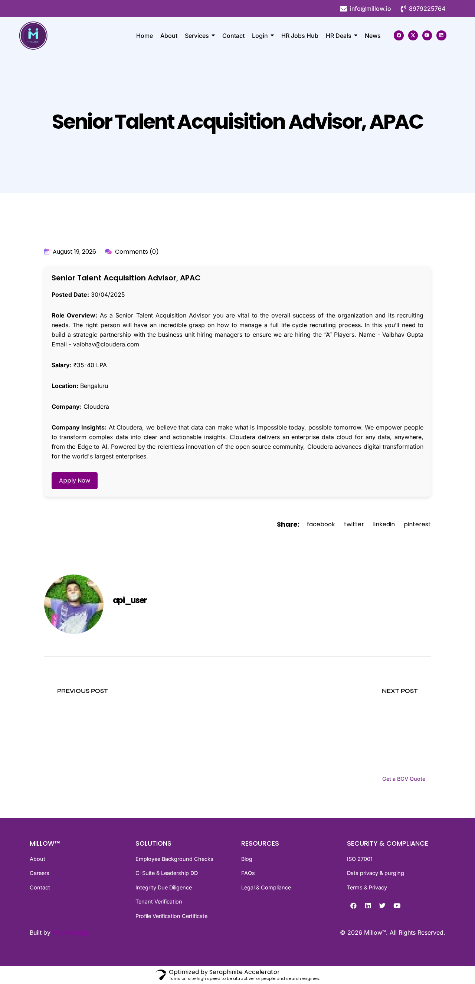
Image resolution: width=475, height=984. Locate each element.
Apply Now (74, 480)
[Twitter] (382, 905)
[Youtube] (427, 35)
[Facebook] (398, 35)
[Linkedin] (441, 35)
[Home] (48, 35)
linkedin (384, 524)
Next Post (400, 690)
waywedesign (71, 932)
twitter (354, 524)
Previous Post (82, 690)
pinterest (417, 524)
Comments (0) (136, 251)
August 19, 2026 (73, 251)
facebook (321, 524)
